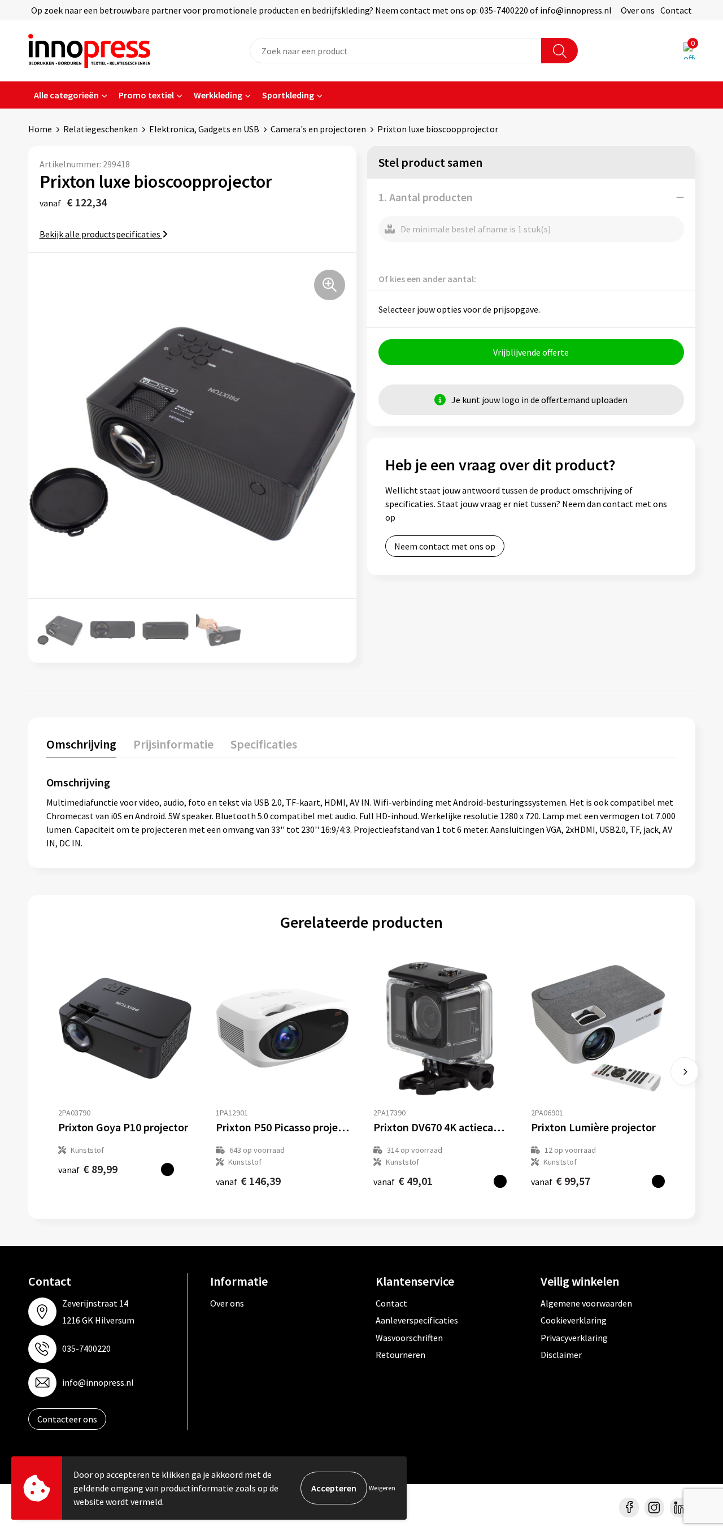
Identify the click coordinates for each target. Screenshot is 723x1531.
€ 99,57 (560, 1181)
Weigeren (382, 1488)
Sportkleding (288, 95)
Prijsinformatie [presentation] (173, 744)
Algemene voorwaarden (586, 1303)
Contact (676, 10)
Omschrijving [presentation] (81, 744)
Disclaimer (561, 1354)
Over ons (638, 10)
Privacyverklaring (574, 1337)
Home (40, 129)
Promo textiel (146, 95)
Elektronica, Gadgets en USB (204, 129)
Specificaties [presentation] (263, 744)
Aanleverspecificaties (417, 1320)
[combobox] (396, 50)
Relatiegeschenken (100, 129)
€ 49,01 (403, 1181)
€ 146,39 (248, 1181)
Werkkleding (218, 95)
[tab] (81, 747)
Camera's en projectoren (318, 129)
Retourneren (400, 1354)
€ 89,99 (87, 1169)
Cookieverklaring (574, 1320)
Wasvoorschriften (409, 1337)
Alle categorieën (66, 95)
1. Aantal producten (425, 197)
